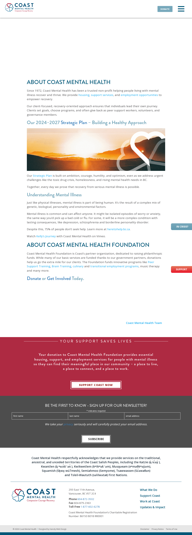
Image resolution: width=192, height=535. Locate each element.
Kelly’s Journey (46, 236)
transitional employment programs (114, 266)
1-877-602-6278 (90, 506)
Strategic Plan (74, 122)
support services (102, 95)
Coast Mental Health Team (144, 323)
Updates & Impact (152, 507)
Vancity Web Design (58, 529)
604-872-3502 (85, 499)
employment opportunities (139, 95)
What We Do (148, 490)
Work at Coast (150, 501)
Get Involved (59, 278)
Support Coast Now (96, 385)
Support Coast (150, 496)
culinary (78, 266)
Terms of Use (171, 529)
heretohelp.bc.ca (118, 229)
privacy (68, 424)
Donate (165, 9)
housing (83, 95)
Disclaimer (144, 529)
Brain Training (61, 266)
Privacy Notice (158, 529)
